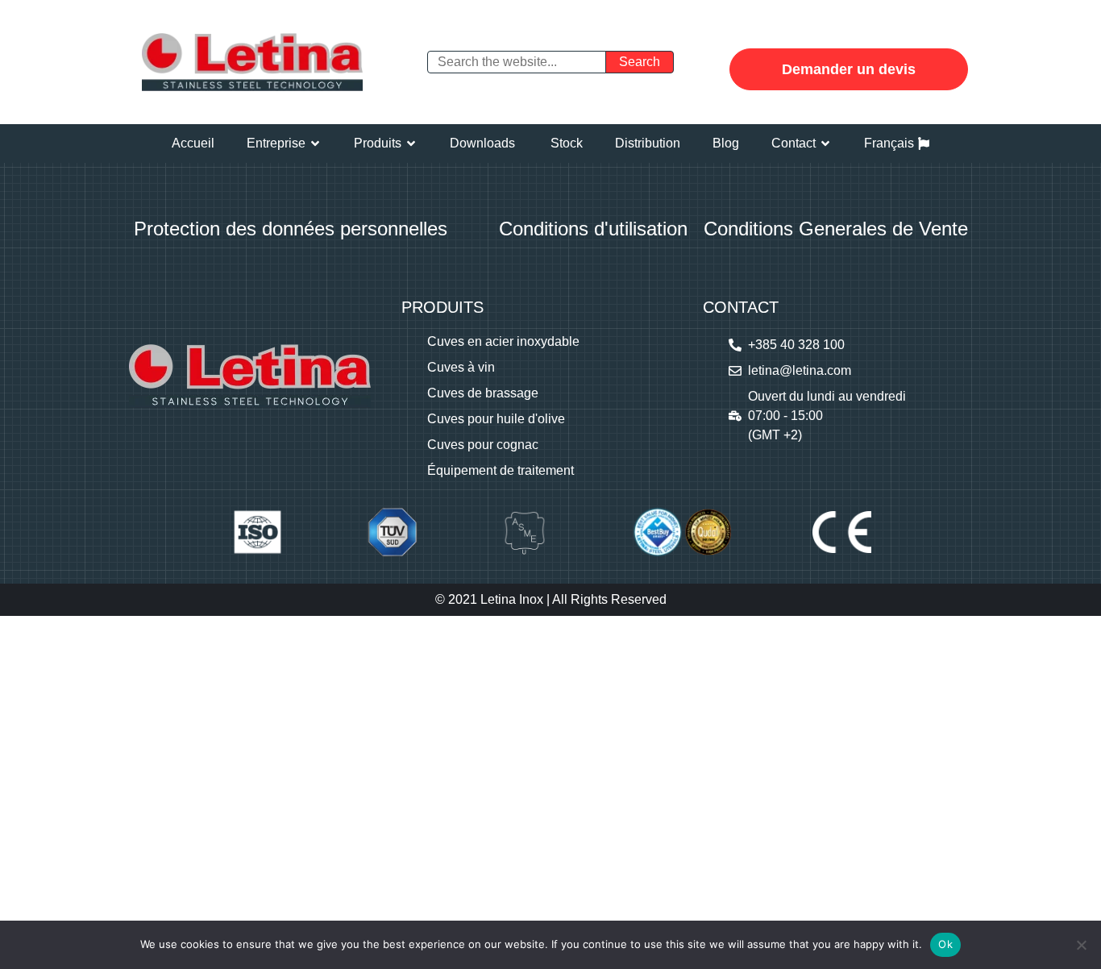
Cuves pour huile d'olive (496, 419)
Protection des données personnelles (290, 228)
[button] (284, 143)
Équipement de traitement (500, 470)
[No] (1081, 945)
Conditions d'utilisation (593, 228)
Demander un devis (849, 69)
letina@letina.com (799, 370)
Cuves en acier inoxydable (503, 341)
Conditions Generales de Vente (836, 228)
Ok (945, 944)
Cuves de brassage (482, 393)
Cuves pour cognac (482, 444)
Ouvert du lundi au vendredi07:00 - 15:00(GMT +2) (827, 415)
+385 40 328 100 (796, 344)
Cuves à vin (461, 367)
